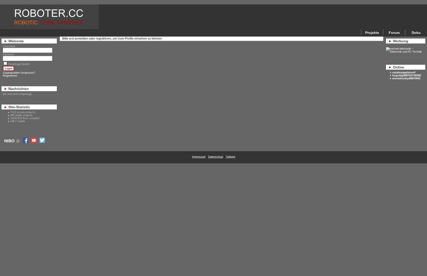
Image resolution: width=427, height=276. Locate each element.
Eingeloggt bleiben (19, 64)
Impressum (199, 156)
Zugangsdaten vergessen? (19, 72)
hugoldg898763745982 (406, 75)
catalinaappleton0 (403, 72)
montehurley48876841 (406, 78)
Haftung (230, 156)
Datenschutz (215, 156)
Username (9, 46)
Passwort (8, 54)
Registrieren (10, 75)
